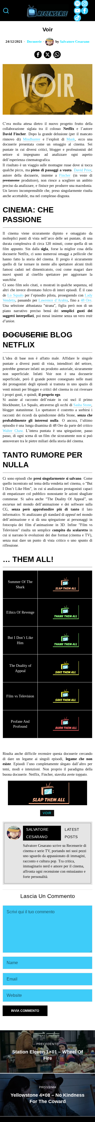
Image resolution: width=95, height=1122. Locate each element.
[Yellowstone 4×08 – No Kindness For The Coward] (47, 1095)
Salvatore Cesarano (74, 41)
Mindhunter (31, 139)
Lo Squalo (15, 295)
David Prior (82, 170)
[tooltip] (77, 3)
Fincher (64, 175)
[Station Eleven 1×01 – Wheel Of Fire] (47, 1051)
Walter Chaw (13, 431)
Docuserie (34, 41)
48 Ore (86, 300)
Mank (70, 139)
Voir (47, 813)
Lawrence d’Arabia (53, 300)
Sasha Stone (82, 405)
